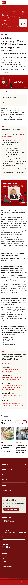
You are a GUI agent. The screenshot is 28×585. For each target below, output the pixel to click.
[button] (14, 464)
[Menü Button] (25, 2)
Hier (4, 172)
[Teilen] (4, 102)
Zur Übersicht (6, 364)
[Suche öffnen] (22, 2)
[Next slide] (24, 422)
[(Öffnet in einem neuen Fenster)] (2, 547)
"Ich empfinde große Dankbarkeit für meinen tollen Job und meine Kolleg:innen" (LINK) (13, 387)
